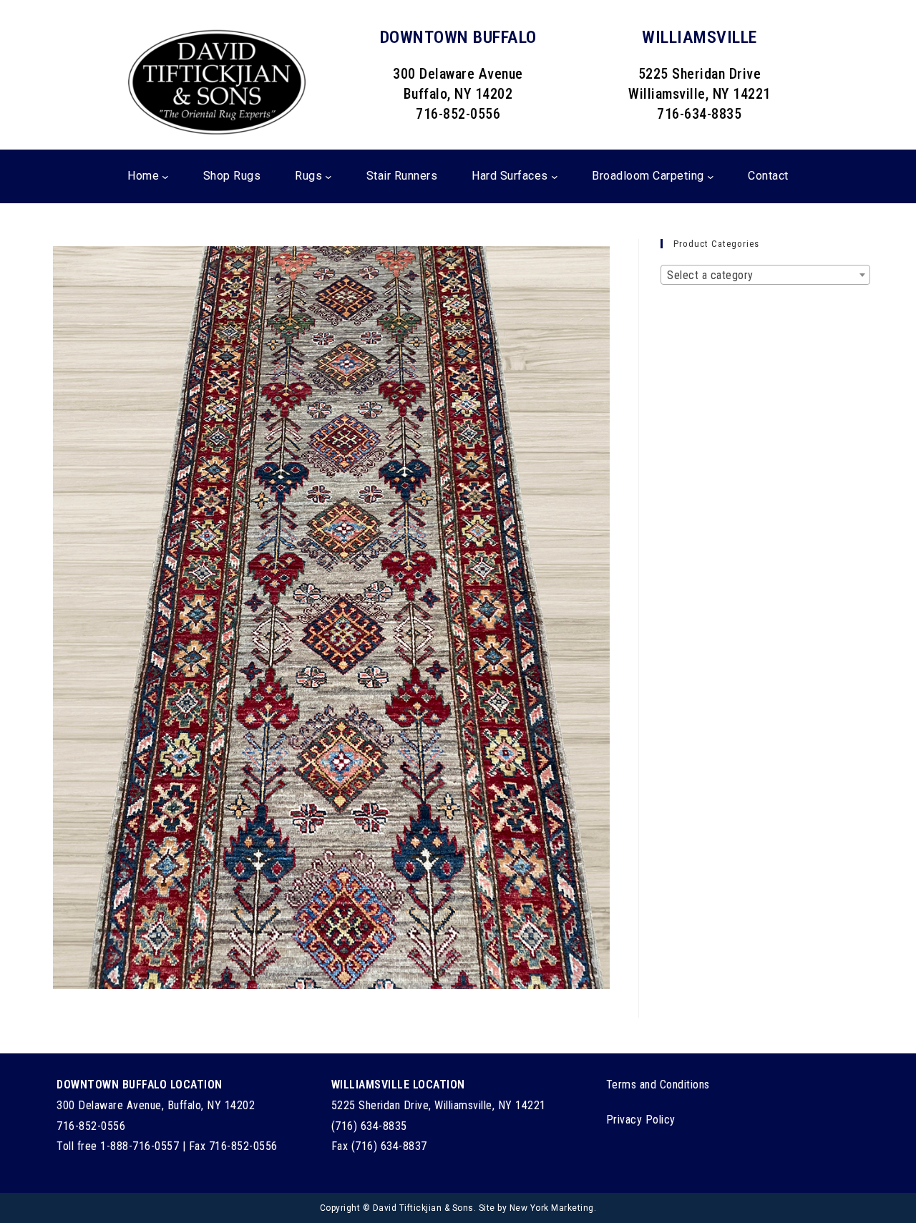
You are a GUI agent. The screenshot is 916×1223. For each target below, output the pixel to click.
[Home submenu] (165, 176)
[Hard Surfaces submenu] (554, 176)
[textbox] (765, 275)
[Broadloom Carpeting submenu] (710, 176)
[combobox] (765, 275)
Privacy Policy (641, 1119)
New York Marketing (552, 1208)
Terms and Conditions (658, 1084)
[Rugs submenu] (328, 176)
